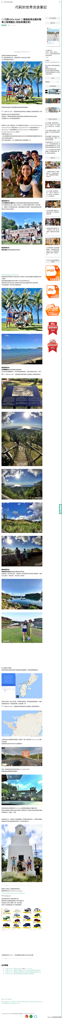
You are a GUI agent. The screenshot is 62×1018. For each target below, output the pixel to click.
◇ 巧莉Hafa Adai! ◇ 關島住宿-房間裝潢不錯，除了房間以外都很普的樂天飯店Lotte (23, 972)
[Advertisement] (22, 39)
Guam (19, 1003)
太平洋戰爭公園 (32, 1001)
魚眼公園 (38, 1001)
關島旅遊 (4, 25)
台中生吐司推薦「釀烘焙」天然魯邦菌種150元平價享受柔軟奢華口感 (52, 132)
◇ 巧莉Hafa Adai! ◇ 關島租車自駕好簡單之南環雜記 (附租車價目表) (19, 973)
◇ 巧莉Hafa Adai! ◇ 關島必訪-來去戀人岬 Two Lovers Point (18, 968)
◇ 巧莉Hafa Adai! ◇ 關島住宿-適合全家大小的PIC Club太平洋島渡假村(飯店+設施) (23, 970)
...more (46, 57)
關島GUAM (9, 1001)
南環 (27, 1001)
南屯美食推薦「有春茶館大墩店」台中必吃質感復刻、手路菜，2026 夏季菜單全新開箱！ (52, 138)
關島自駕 (24, 1001)
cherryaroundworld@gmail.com (52, 62)
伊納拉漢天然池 (13, 1003)
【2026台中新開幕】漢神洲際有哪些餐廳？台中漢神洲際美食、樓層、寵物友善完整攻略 (52, 151)
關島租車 (19, 1001)
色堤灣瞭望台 (7, 1003)
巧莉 (9, 25)
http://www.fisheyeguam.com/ (10, 274)
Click (60, 509)
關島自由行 (14, 1001)
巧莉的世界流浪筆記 (8, 2)
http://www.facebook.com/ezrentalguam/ (13, 893)
